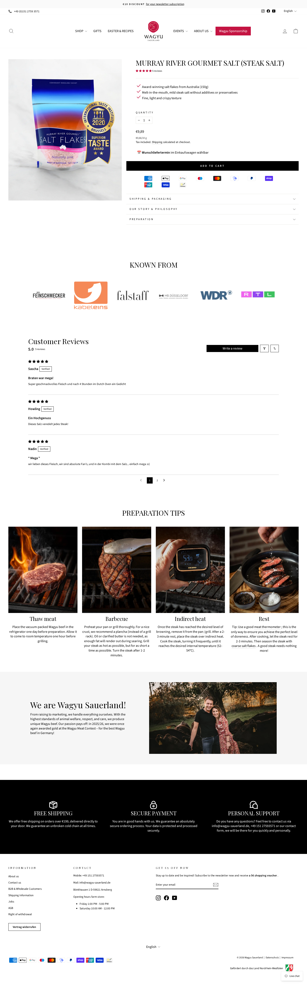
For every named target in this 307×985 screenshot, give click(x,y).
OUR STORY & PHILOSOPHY (153, 209)
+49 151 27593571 (263, 826)
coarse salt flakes (244, 646)
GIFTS (97, 31)
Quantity (145, 112)
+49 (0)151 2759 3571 (26, 11)
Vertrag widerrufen (24, 927)
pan (200, 631)
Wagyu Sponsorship (233, 31)
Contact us (14, 883)
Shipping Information (20, 895)
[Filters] (264, 348)
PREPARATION (141, 219)
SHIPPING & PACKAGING (150, 199)
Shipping (157, 142)
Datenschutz (272, 957)
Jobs (11, 902)
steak (95, 645)
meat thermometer (267, 627)
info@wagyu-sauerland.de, (231, 826)
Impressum (287, 957)
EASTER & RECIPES (121, 31)
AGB (10, 908)
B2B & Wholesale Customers (25, 889)
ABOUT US (201, 31)
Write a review (232, 348)
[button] (144, 70)
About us (13, 876)
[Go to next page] (165, 480)
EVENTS (179, 31)
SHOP (79, 31)
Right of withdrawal (20, 914)
